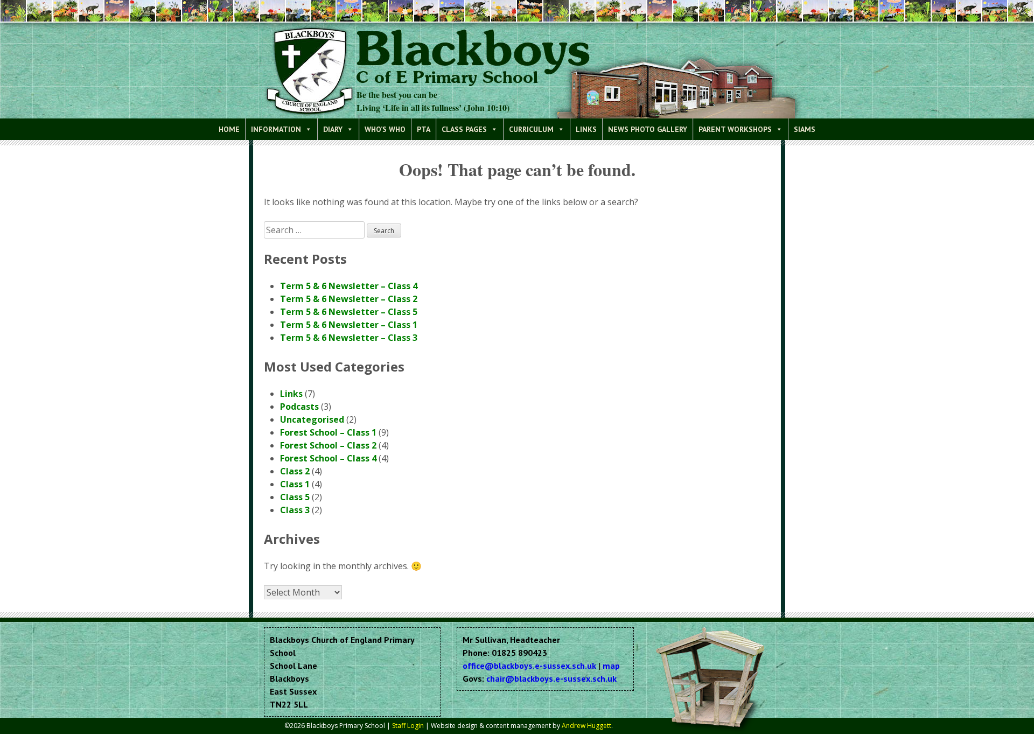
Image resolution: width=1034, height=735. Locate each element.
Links (586, 129)
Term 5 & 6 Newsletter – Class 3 (348, 338)
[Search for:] (315, 230)
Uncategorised (312, 419)
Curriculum (531, 129)
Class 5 (295, 497)
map (611, 665)
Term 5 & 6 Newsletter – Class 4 (348, 286)
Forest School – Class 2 (328, 445)
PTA (423, 129)
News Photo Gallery (647, 129)
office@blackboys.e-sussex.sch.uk (529, 665)
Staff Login (408, 725)
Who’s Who (385, 129)
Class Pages (464, 129)
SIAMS (804, 129)
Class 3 (295, 510)
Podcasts (299, 406)
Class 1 (295, 484)
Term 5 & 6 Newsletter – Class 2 (348, 299)
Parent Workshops (735, 129)
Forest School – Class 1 (328, 432)
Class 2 (295, 471)
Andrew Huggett (586, 725)
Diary (333, 129)
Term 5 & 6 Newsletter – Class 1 (348, 325)
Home (229, 129)
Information (276, 129)
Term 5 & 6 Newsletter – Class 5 (348, 312)
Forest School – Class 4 (328, 458)
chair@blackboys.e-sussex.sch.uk (551, 678)
